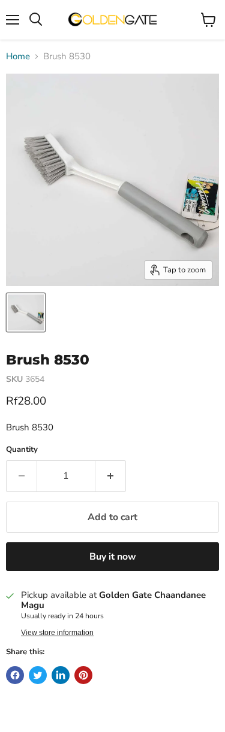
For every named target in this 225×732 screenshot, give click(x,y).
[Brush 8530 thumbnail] (26, 312)
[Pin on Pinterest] (83, 675)
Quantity (22, 449)
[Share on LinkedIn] (61, 675)
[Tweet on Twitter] (38, 675)
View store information (57, 632)
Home (18, 56)
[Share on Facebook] (15, 675)
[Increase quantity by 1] (110, 475)
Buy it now (112, 556)
